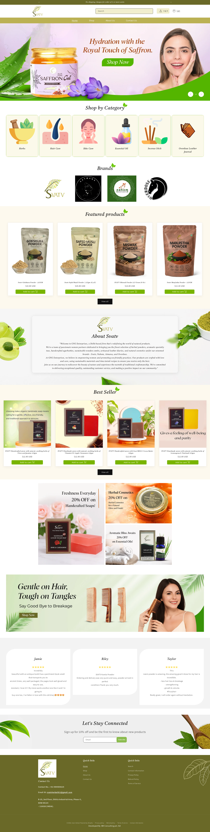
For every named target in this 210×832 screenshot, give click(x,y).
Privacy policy (99, 823)
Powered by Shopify (86, 823)
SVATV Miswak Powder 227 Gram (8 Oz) (129, 282)
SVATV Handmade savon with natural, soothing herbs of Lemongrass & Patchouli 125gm (182, 452)
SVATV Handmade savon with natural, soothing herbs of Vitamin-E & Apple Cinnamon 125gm (79, 452)
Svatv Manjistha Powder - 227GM (179, 282)
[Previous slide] (190, 94)
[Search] (150, 11)
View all (105, 301)
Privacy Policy (133, 775)
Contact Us (87, 779)
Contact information (136, 823)
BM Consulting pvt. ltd (111, 826)
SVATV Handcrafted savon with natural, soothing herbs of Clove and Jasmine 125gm (27, 452)
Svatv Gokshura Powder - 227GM (30, 282)
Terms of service (123, 823)
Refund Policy (133, 779)
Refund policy (110, 823)
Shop (85, 771)
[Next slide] (201, 94)
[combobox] (124, 11)
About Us (86, 775)
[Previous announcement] (39, 2)
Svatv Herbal (76, 823)
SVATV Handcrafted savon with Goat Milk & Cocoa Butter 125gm (131, 452)
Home (85, 766)
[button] (175, 11)
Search (130, 766)
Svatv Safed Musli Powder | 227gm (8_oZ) (80, 282)
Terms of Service (134, 783)
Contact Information (136, 771)
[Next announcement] (171, 2)
